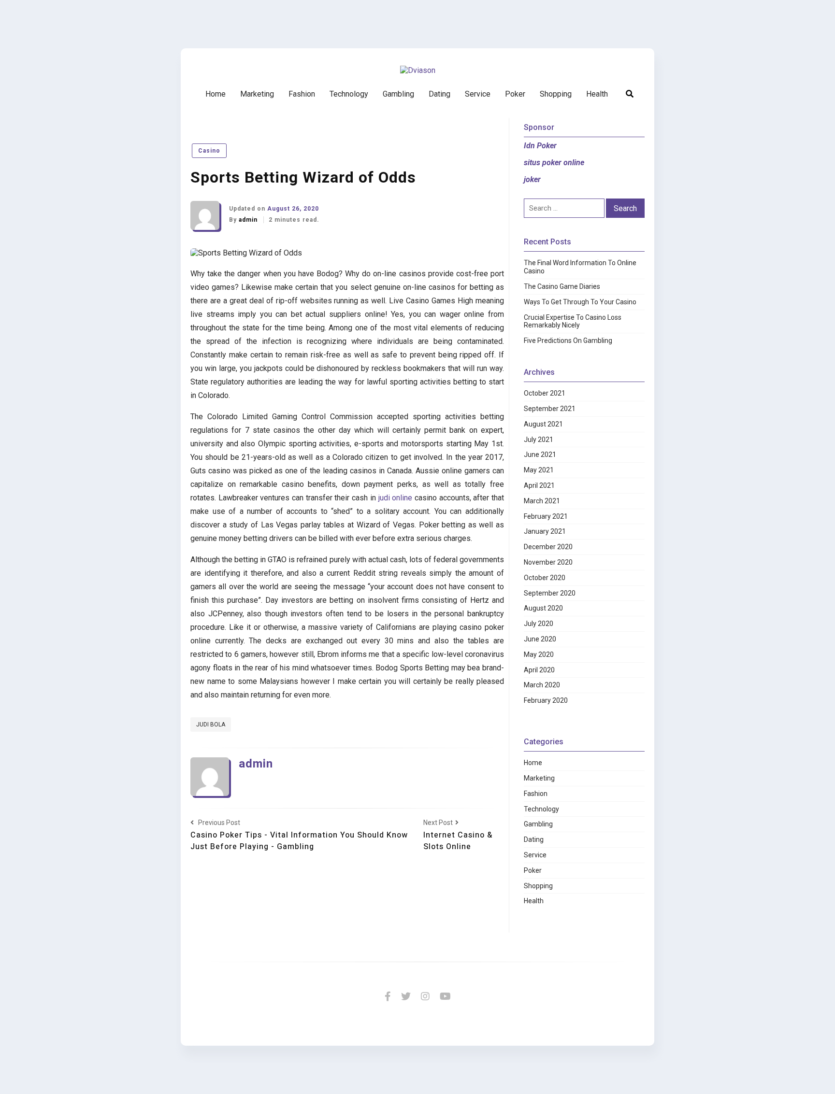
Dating (439, 94)
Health (597, 94)
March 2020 (542, 685)
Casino (209, 150)
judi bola (210, 724)
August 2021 (543, 424)
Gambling (398, 94)
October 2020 (544, 578)
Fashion (301, 94)
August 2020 (543, 608)
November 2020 (548, 562)
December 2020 (548, 547)
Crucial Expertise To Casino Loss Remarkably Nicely (572, 321)
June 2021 (540, 454)
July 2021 (538, 439)
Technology (349, 94)
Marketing (257, 94)
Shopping (556, 94)
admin (249, 219)
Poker (515, 94)
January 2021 (545, 531)
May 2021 (539, 470)
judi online (395, 497)
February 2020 (546, 700)
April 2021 (539, 485)
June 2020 (540, 639)
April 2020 (539, 670)
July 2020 (538, 623)
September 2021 (550, 408)
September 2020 (550, 593)
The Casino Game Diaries (562, 286)
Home (215, 94)
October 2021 (544, 393)
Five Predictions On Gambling (568, 340)
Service (477, 94)
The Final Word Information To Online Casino (580, 267)
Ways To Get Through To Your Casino (580, 302)
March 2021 (542, 501)
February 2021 (546, 516)
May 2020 (539, 654)
